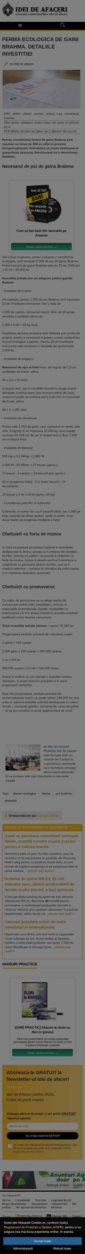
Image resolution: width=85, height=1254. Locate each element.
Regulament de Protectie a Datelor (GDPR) (33, 1227)
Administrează (23, 1248)
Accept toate (42, 1241)
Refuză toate (62, 1248)
